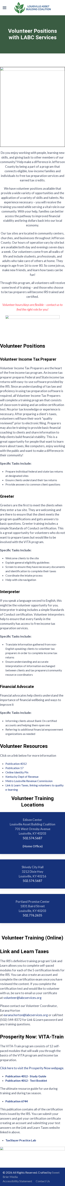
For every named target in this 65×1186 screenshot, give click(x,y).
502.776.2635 (32, 915)
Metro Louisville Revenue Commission (29, 781)
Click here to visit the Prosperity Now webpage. (32, 1068)
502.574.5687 (32, 838)
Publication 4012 (16, 763)
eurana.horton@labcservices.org (25, 1015)
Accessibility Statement (17, 1181)
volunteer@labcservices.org (22, 998)
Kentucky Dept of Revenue (21, 776)
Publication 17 (14, 768)
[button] (4, 7)
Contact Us (43, 1181)
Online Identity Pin (16, 772)
